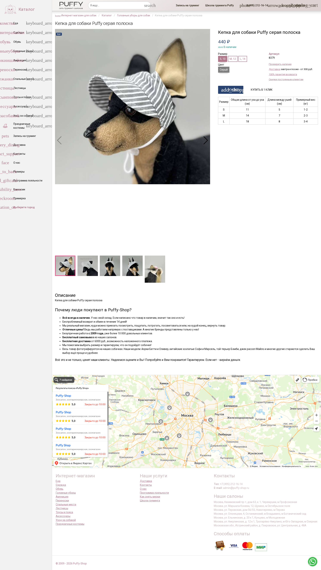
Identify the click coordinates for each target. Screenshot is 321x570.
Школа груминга (150, 500)
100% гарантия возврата (283, 74)
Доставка (274, 69)
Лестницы (62, 508)
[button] (256, 5)
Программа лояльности (154, 492)
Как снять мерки (150, 496)
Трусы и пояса (64, 512)
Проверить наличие (280, 64)
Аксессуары (63, 516)
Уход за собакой (66, 520)
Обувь (59, 488)
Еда (58, 481)
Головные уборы (66, 492)
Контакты (146, 484)
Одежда (61, 484)
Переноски (62, 500)
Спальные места (66, 504)
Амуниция (62, 496)
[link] (187, 5)
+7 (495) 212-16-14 (231, 484)
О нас (143, 488)
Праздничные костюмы (70, 523)
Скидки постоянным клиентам (286, 79)
